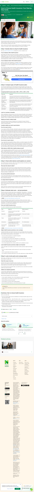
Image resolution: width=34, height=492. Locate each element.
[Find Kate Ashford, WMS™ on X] (23, 326)
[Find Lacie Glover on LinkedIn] (8, 325)
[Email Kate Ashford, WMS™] (25, 326)
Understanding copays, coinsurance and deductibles (13, 228)
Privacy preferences (26, 370)
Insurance (4, 5)
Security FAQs (21, 363)
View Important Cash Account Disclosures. (16, 460)
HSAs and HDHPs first (16, 158)
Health (8, 5)
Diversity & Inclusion (15, 369)
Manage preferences (10, 488)
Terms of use (27, 362)
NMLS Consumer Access (16, 418)
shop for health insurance (8, 50)
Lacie (9, 324)
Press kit (14, 377)
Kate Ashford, (26, 325)
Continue (17, 488)
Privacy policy (27, 365)
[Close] (32, 484)
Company (14, 362)
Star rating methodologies (15, 373)
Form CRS (14, 448)
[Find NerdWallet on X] (21, 385)
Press (14, 376)
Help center (21, 362)
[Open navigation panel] (1, 2)
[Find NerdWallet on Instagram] (25, 385)
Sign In (27, 1)
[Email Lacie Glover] (7, 325)
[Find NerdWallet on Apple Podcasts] (26, 385)
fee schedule (18, 452)
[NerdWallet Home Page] (5, 2)
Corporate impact (14, 366)
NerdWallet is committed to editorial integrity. (8, 39)
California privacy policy (27, 367)
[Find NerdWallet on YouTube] (23, 385)
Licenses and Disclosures (16, 403)
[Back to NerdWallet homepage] (0, 5)
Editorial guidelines (14, 371)
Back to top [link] (4, 318)
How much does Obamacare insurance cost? (12, 198)
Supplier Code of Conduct (27, 364)
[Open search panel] (24, 2)
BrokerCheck (15, 453)
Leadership (15, 363)
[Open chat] (31, 489)
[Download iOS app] (7, 388)
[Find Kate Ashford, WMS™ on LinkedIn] (26, 326)
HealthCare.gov (18, 63)
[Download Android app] (7, 394)
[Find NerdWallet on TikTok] (28, 385)
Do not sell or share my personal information (27, 373)
